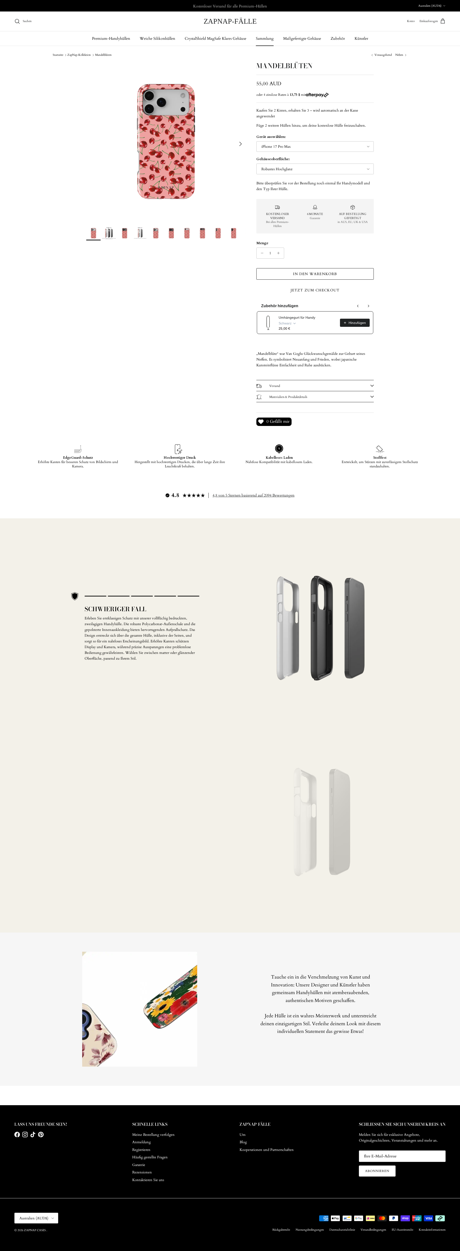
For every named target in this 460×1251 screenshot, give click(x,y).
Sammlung (265, 38)
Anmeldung (141, 1142)
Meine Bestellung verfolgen (153, 1134)
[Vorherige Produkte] (358, 306)
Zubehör (338, 38)
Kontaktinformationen (432, 1230)
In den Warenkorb (315, 274)
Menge (262, 243)
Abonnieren (377, 1171)
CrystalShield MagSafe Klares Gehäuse (215, 38)
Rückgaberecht (281, 1230)
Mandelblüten (103, 55)
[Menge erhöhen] (280, 253)
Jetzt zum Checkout (315, 290)
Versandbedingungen (373, 1230)
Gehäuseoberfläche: (273, 159)
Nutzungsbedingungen (310, 1230)
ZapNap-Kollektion (79, 55)
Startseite (58, 55)
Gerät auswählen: (271, 136)
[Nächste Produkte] (368, 306)
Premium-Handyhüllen (111, 38)
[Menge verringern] (261, 253)
